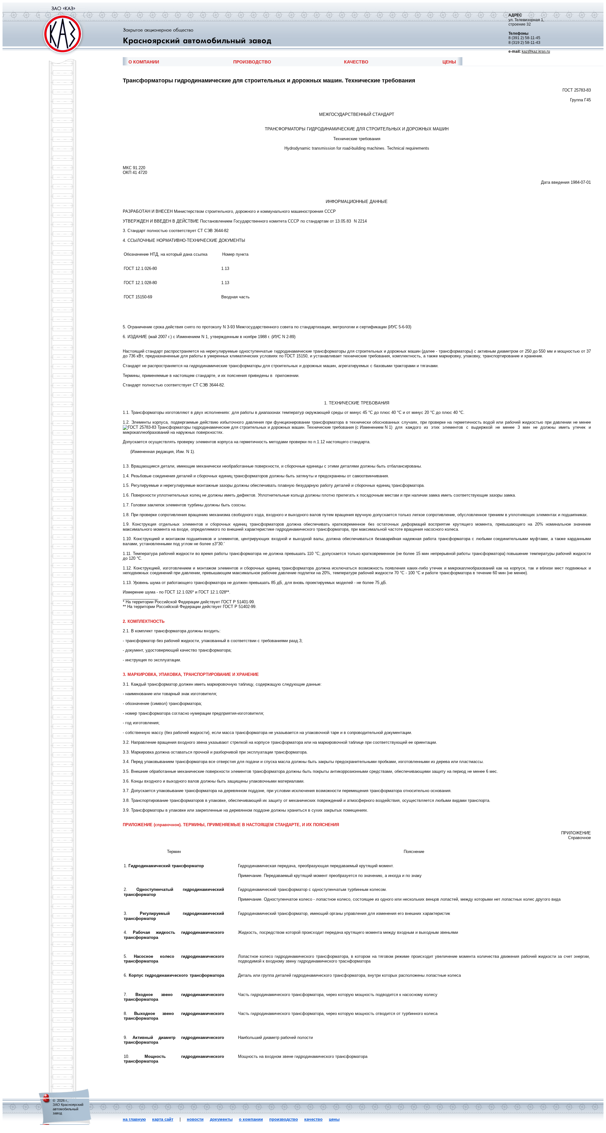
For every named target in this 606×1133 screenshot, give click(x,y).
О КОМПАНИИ (143, 61)
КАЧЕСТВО (356, 61)
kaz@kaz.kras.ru (536, 51)
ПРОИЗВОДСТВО (252, 61)
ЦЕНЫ (449, 61)
